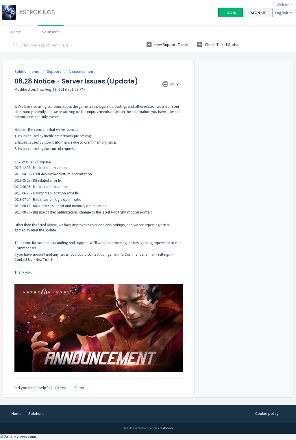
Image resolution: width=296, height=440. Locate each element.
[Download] (137, 146)
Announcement (82, 71)
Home (16, 31)
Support (54, 71)
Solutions (51, 31)
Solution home (27, 71)
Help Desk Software (137, 428)
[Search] (15, 45)
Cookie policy (267, 413)
